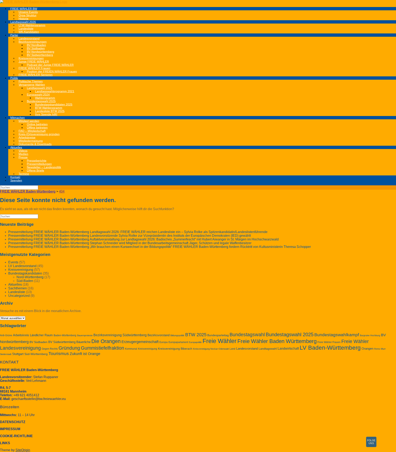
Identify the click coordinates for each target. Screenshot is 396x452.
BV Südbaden (38, 342)
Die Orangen (106, 341)
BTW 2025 (195, 334)
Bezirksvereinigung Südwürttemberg (120, 335)
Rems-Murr (380, 349)
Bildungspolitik (177, 335)
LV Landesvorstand (22, 266)
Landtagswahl (268, 348)
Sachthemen (17, 288)
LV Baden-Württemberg (330, 347)
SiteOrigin (22, 450)
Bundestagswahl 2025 (290, 334)
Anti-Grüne (6, 335)
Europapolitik (195, 342)
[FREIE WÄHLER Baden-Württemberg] (33, 2)
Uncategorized (19, 295)
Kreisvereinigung (20, 269)
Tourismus (58, 353)
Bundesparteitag (218, 335)
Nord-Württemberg (30, 277)
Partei (14, 35)
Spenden (16, 180)
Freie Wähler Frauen (329, 342)
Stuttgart (18, 354)
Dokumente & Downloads (35, 144)
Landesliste (16, 292)
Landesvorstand (247, 348)
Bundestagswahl (247, 334)
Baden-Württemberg (65, 335)
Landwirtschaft (288, 348)
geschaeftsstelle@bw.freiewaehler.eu (38, 399)
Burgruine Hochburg (370, 335)
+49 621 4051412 (26, 395)
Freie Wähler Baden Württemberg (277, 341)
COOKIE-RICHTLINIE (16, 436)
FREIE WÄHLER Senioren (36, 74)
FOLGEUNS (371, 442)
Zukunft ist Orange (85, 354)
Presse (23, 157)
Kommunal (131, 348)
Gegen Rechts (50, 348)
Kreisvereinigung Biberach (175, 348)
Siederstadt (5, 354)
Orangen (367, 348)
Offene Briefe (35, 170)
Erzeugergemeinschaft (140, 342)
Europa (163, 342)
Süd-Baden (24, 281)
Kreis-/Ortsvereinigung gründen (39, 134)
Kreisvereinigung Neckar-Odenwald (211, 349)
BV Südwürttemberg (61, 342)
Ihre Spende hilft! (46, 114)
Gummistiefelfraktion (102, 348)
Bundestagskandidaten (25, 273)
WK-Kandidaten (29, 31)
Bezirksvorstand (158, 335)
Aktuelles (16, 147)
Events (13, 262)
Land (232, 348)
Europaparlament (178, 342)
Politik (14, 78)
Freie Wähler (220, 340)
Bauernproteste (85, 335)
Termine (24, 173)
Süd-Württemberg (36, 354)
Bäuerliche (83, 342)
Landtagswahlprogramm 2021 (54, 91)
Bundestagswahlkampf (336, 334)
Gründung (69, 348)
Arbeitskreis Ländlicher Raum (33, 335)
